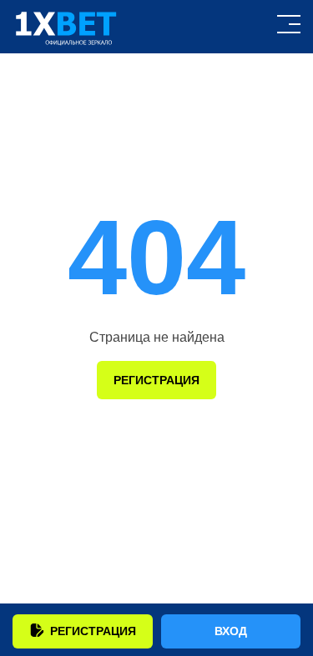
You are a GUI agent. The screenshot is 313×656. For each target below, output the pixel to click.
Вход (231, 631)
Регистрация (93, 631)
